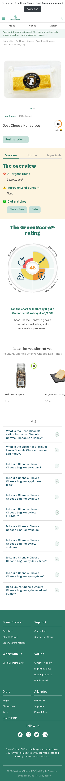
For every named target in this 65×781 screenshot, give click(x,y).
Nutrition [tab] (32, 155)
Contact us (40, 631)
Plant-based (41, 680)
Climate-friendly (43, 663)
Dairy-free (39, 700)
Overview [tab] (11, 155)
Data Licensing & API (13, 663)
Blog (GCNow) (10, 637)
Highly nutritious (42, 668)
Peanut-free (40, 712)
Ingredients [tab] (54, 155)
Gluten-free (9, 706)
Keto (35, 209)
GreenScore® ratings (14, 643)
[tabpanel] (32, 188)
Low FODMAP (10, 718)
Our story (8, 631)
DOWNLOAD (32, 9)
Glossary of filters (43, 637)
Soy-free (39, 706)
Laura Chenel (9, 116)
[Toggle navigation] (5, 18)
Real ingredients (15, 139)
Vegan (6, 700)
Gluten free (17, 209)
